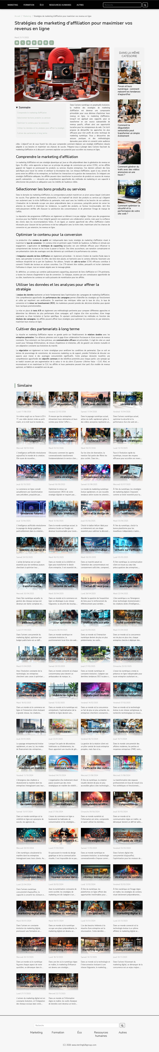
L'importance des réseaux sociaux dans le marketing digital (64, 877)
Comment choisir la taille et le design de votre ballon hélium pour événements (96, 515)
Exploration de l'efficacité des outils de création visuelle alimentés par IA (96, 770)
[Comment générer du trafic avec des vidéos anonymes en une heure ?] (129, 152)
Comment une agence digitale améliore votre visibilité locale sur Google (64, 515)
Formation (29, 4)
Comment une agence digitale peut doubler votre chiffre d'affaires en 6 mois (96, 697)
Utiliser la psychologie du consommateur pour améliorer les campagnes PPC (96, 552)
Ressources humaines (60, 4)
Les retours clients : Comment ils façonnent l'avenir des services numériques (31, 842)
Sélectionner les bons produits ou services (34, 117)
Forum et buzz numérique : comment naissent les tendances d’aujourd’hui (129, 90)
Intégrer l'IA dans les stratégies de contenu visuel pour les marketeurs (128, 879)
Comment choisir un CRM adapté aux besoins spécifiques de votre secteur (96, 733)
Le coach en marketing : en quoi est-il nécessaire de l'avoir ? (96, 913)
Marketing (13, 4)
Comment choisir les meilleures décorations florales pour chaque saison (64, 733)
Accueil (17, 16)
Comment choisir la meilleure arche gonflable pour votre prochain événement (64, 770)
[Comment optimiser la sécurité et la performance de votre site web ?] (129, 191)
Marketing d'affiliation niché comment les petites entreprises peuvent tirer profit (128, 624)
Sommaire (24, 107)
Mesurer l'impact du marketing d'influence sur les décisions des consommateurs (64, 952)
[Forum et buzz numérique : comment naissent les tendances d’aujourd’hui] (129, 72)
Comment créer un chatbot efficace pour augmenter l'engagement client (96, 624)
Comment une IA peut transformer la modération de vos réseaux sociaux (31, 588)
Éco (42, 4)
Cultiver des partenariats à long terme (32, 133)
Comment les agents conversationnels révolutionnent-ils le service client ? (64, 442)
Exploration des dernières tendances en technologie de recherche (128, 697)
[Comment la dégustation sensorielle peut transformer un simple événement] (129, 110)
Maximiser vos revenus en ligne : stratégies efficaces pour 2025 (128, 440)
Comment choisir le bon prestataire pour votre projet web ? (128, 659)
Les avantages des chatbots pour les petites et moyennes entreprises (128, 733)
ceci (34, 179)
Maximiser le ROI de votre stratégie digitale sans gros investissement (64, 479)
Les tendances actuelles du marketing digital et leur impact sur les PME (64, 915)
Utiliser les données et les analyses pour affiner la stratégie (40, 128)
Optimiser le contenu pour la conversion (33, 122)
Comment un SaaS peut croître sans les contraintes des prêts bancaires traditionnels (32, 733)
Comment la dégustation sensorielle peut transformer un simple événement (129, 130)
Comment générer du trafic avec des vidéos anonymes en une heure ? (128, 170)
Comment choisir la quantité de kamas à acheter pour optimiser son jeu (32, 552)
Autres (80, 4)
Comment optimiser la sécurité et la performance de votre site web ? (129, 209)
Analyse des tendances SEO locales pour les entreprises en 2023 (96, 661)
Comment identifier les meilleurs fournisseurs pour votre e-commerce (64, 806)
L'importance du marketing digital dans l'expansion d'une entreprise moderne (96, 952)
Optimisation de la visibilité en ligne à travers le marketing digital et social (64, 697)
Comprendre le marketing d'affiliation (32, 112)
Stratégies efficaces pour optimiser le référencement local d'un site (64, 624)
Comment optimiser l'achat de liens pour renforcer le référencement (96, 588)
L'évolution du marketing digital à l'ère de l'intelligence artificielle (128, 915)
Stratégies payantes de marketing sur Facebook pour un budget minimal (64, 552)
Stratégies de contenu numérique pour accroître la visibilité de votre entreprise (31, 952)
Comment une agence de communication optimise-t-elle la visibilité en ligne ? (31, 806)
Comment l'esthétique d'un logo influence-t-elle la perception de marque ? (64, 842)
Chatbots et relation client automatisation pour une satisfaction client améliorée (32, 661)
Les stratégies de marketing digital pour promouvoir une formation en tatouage (32, 915)
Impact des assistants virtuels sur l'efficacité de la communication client (128, 552)
